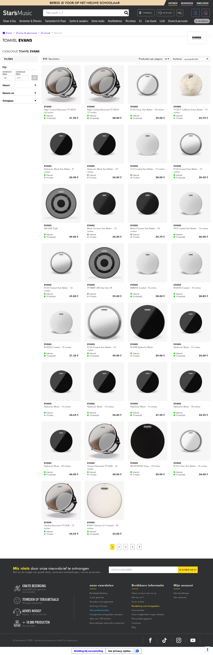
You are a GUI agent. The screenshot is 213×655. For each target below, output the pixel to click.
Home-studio (98, 21)
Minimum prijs (7, 73)
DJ (140, 21)
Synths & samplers (79, 21)
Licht (162, 21)
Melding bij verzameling (88, 650)
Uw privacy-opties (119, 650)
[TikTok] (164, 640)
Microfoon (131, 21)
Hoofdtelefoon (115, 21)
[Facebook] (150, 640)
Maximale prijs (20, 73)
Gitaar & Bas (10, 21)
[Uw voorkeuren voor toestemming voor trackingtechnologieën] (208, 649)
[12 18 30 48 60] (166, 59)
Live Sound (151, 21)
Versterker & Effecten (30, 21)
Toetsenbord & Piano (56, 21)
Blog (134, 627)
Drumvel (45, 33)
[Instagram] (179, 640)
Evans (9, 33)
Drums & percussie (178, 21)
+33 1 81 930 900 (38, 614)
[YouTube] (193, 640)
